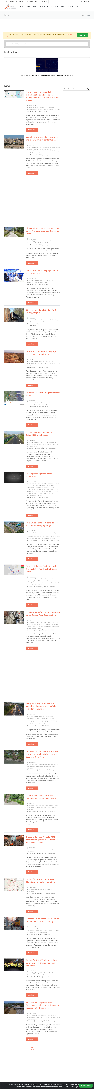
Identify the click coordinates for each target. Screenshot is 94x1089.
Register (82, 35)
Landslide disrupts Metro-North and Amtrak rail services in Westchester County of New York (42, 754)
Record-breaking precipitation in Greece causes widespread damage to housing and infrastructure (42, 1005)
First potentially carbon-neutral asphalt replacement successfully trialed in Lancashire (41, 706)
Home (82, 15)
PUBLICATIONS (44, 6)
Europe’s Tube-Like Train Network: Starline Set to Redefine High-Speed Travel (41, 569)
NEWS (28, 6)
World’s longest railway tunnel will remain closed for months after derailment (41, 1049)
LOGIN (80, 1)
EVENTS (35, 6)
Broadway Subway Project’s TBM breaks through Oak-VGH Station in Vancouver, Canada (42, 840)
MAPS (77, 6)
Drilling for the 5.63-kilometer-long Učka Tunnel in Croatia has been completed (41, 963)
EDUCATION (54, 6)
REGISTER (86, 1)
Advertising (44, 1)
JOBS (62, 6)
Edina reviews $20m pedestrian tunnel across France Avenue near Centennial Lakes (43, 231)
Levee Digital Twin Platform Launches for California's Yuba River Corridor (47, 75)
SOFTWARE (70, 6)
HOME (22, 6)
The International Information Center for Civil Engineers (22, 1)
